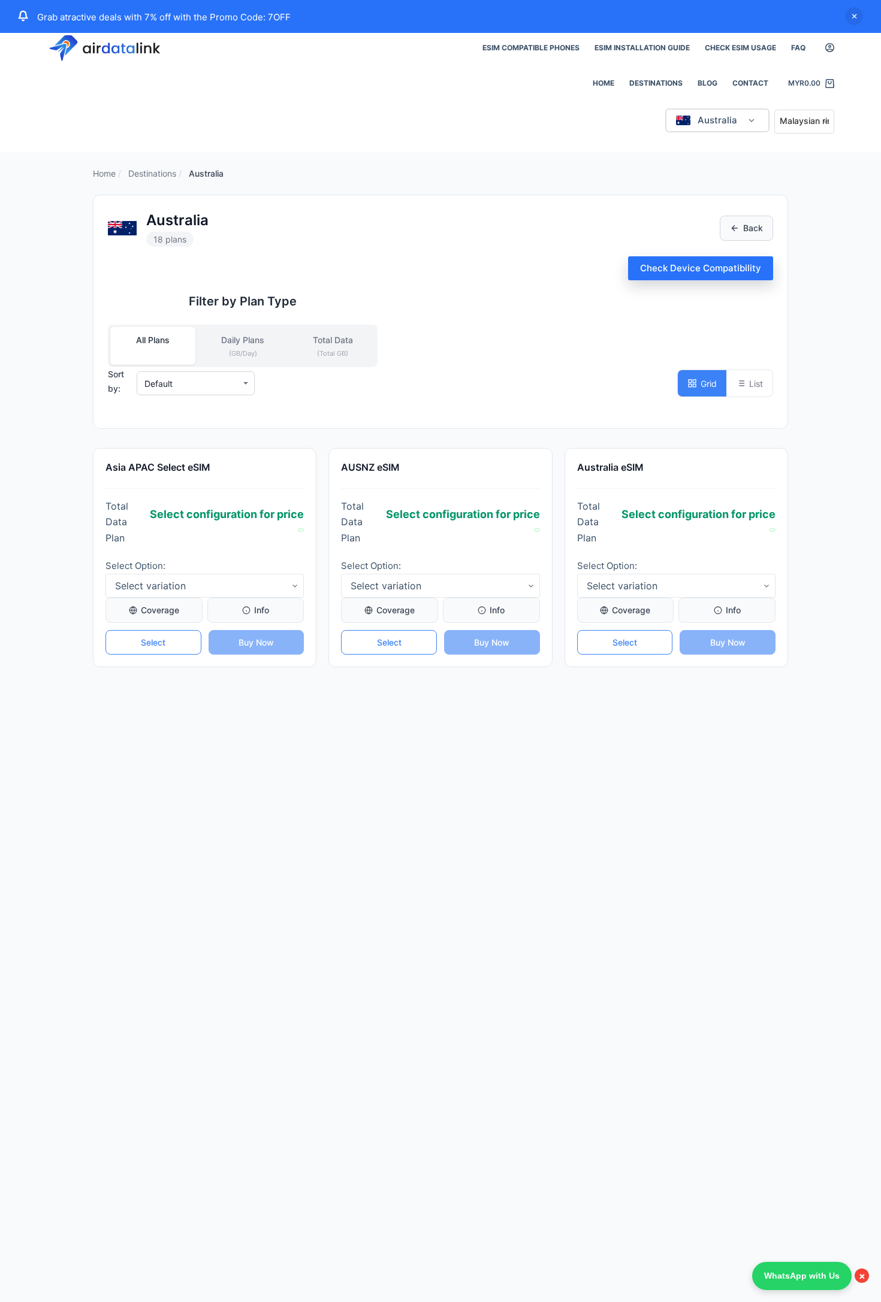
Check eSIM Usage (740, 47)
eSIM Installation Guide (642, 47)
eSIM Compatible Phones (531, 47)
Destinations (656, 82)
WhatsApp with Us (802, 1275)
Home (603, 82)
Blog (707, 82)
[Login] (829, 47)
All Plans (153, 340)
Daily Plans (242, 346)
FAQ (798, 47)
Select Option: (135, 565)
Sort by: (116, 381)
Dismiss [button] (854, 16)
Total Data (333, 346)
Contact (750, 82)
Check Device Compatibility (700, 268)
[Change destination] (751, 120)
